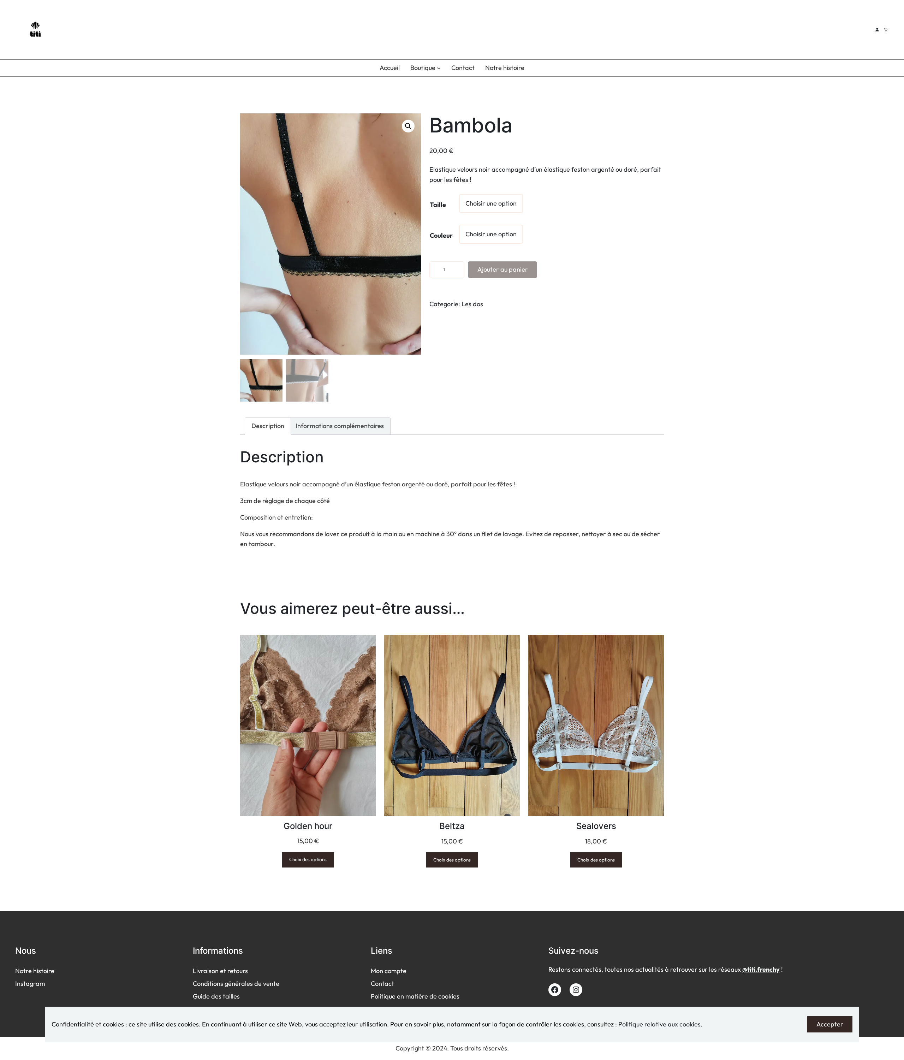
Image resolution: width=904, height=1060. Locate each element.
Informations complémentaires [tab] (340, 426)
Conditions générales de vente (236, 983)
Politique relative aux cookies (659, 1024)
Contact (382, 983)
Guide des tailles (216, 996)
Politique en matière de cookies (415, 996)
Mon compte (388, 971)
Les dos (472, 304)
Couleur (441, 235)
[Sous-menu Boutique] (439, 68)
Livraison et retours (220, 971)
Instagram (30, 983)
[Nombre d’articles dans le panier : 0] (885, 29)
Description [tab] (267, 426)
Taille (438, 205)
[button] (408, 126)
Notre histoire (34, 971)
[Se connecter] (877, 29)
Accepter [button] (829, 1024)
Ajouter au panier (502, 269)
